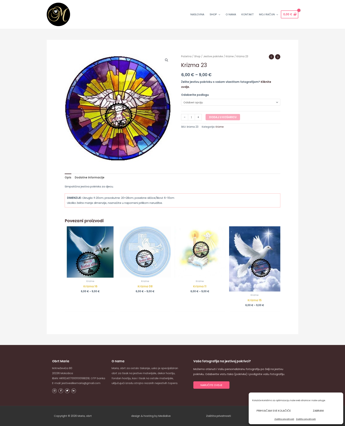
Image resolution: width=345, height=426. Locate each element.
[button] (166, 60)
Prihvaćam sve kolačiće (274, 410)
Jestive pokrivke (213, 56)
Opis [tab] (68, 177)
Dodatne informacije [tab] (89, 177)
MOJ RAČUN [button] (267, 14)
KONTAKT (248, 14)
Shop (197, 56)
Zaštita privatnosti (284, 419)
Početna (186, 56)
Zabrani (318, 410)
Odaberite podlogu (195, 95)
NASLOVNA (197, 14)
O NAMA (231, 14)
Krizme (230, 56)
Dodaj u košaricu (222, 117)
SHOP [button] (213, 14)
